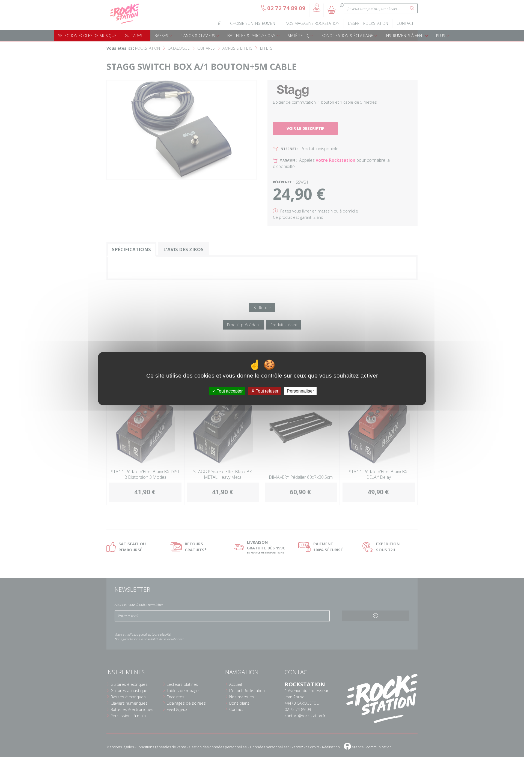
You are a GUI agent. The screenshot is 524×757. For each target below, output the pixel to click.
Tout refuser (266, 390)
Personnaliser (300, 390)
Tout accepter (229, 390)
